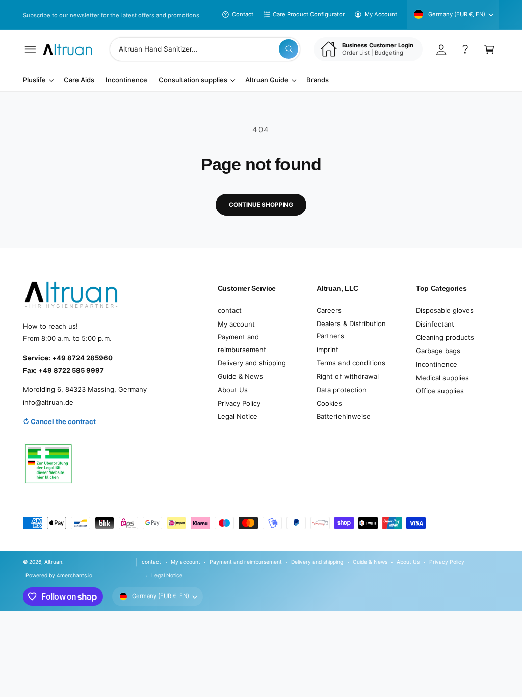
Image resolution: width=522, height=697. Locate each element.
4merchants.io (74, 575)
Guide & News (240, 376)
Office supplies (440, 391)
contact (230, 310)
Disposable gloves (445, 310)
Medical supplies (442, 378)
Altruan (53, 562)
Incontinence (436, 364)
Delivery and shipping (252, 363)
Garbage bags (438, 350)
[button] (30, 49)
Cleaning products (445, 337)
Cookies (329, 403)
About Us (233, 390)
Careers (329, 310)
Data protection (341, 390)
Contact (242, 14)
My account (236, 324)
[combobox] (205, 49)
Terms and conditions (351, 363)
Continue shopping (261, 204)
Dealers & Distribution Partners (351, 329)
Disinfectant (435, 324)
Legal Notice (237, 416)
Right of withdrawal (347, 376)
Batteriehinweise (343, 416)
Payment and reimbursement (242, 343)
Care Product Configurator (309, 14)
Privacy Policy (239, 403)
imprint (327, 349)
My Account (380, 14)
